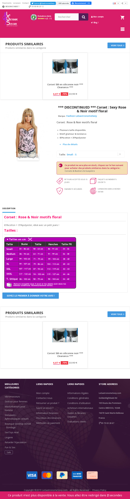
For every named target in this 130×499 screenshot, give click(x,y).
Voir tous (116, 45)
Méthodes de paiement (48, 422)
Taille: (62, 154)
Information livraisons (47, 413)
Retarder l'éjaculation (15, 442)
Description (8, 208)
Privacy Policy (99, 490)
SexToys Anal (12, 432)
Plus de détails (70, 144)
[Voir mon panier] (122, 13)
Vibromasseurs (12, 396)
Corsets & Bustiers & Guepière (80, 170)
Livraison (17, 3)
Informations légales (77, 393)
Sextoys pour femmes (16, 401)
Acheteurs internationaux (80, 407)
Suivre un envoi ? (44, 407)
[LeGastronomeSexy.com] (10, 10)
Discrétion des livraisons (48, 417)
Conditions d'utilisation (79, 403)
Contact (25, 3)
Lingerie (9, 437)
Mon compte (42, 393)
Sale (9, 452)
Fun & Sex (10, 447)
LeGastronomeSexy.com (54, 490)
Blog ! (95, 22)
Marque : (62, 116)
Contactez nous (44, 397)
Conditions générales (78, 397)
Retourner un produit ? (47, 403)
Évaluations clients (76, 421)
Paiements (6, 3)
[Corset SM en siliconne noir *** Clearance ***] (65, 66)
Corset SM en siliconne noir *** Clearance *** (65, 86)
